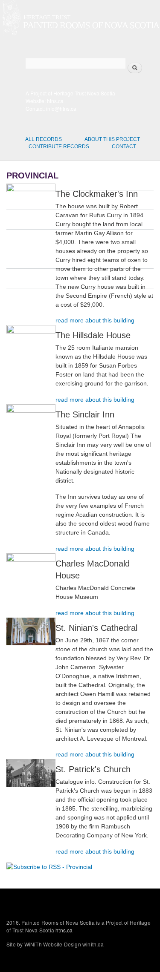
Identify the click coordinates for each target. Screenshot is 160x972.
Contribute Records (59, 147)
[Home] (80, 19)
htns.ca (55, 100)
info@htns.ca (61, 108)
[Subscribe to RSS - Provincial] (49, 863)
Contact (124, 147)
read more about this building (94, 320)
